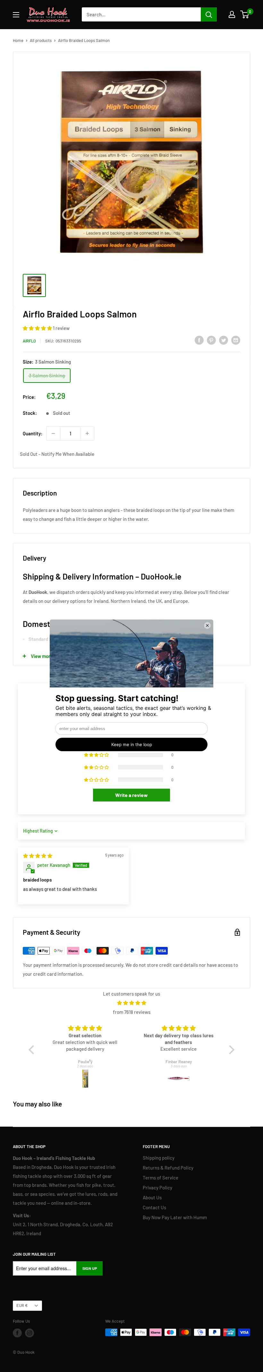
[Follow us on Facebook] (17, 1332)
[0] (245, 14)
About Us (152, 1197)
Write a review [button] (131, 795)
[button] (38, 328)
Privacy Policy (157, 1187)
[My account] (232, 14)
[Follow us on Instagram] (29, 1332)
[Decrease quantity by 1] (53, 433)
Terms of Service (160, 1177)
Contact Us (154, 1207)
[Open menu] (16, 14)
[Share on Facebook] (199, 340)
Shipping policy (158, 1158)
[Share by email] (235, 340)
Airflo (29, 340)
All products (41, 40)
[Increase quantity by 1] (87, 433)
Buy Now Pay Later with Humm (175, 1217)
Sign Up (89, 1268)
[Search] (209, 14)
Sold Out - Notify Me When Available (57, 454)
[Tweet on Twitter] (223, 340)
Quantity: (32, 433)
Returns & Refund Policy (168, 1168)
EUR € (22, 1305)
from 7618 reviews (131, 1012)
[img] (37, 856)
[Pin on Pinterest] (211, 340)
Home (18, 40)
